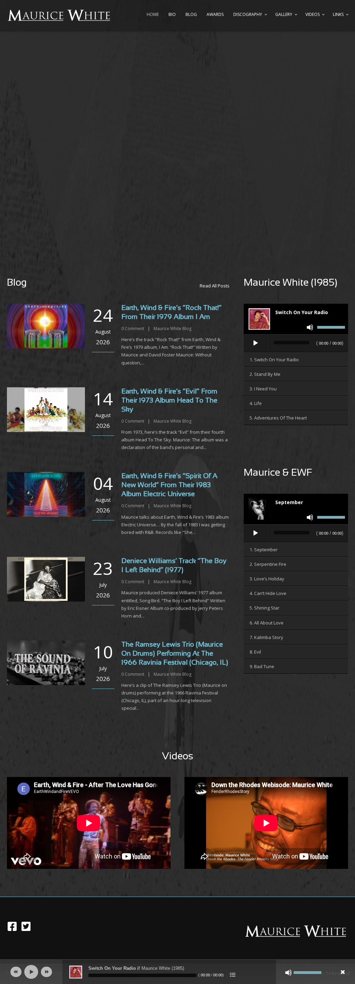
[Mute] (309, 327)
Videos (312, 14)
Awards (215, 14)
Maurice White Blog (172, 328)
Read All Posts (215, 286)
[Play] (255, 343)
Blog (191, 14)
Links (338, 14)
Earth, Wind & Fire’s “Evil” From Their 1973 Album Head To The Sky (169, 400)
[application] (296, 343)
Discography (247, 14)
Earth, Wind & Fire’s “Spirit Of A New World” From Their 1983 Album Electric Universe (169, 485)
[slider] (331, 328)
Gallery (283, 14)
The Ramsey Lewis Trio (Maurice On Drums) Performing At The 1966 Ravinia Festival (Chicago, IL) (174, 653)
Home (153, 14)
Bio (172, 14)
